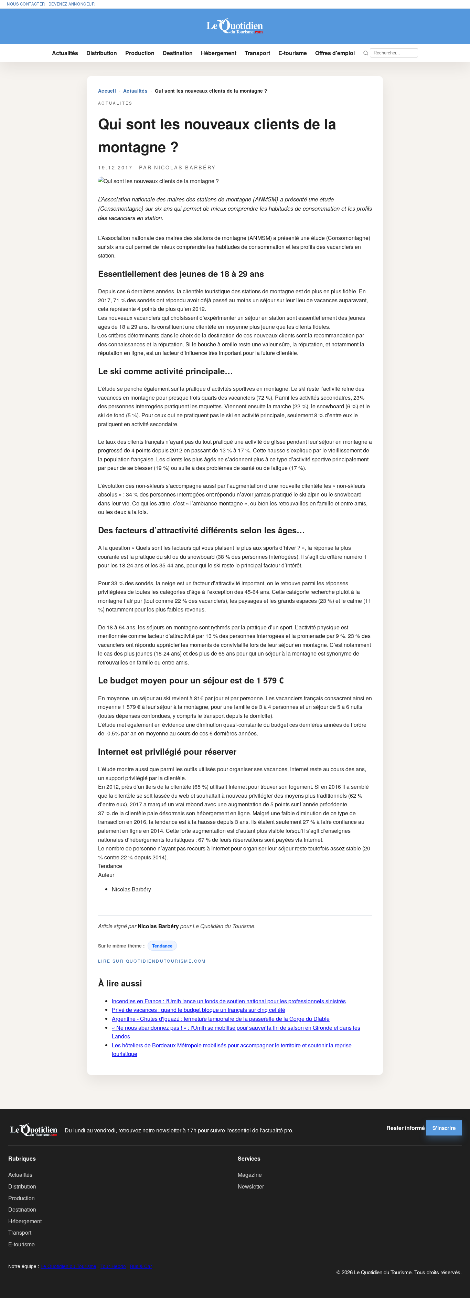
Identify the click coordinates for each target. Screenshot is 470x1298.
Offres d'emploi (335, 53)
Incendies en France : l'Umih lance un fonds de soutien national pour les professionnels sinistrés (229, 1001)
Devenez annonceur (72, 4)
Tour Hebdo (113, 1266)
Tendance (162, 945)
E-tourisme (292, 53)
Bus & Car (141, 1266)
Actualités (65, 53)
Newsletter (251, 1186)
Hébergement (218, 53)
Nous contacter (26, 4)
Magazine (250, 1175)
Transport (257, 53)
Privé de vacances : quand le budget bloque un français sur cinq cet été (198, 1010)
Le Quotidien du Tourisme (68, 1266)
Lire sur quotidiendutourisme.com (152, 961)
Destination (178, 53)
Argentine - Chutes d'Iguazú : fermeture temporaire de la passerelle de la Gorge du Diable (221, 1019)
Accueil (107, 90)
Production (139, 53)
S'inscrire (444, 1128)
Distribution (101, 53)
